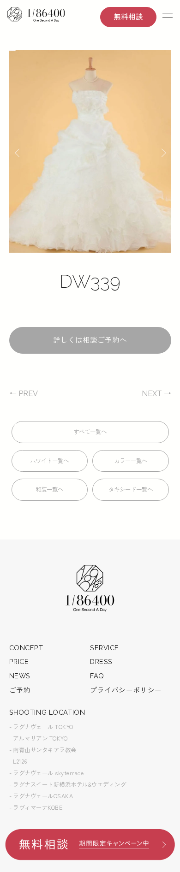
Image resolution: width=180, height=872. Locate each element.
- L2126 (18, 761)
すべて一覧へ (90, 431)
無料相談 (128, 16)
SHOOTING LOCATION (47, 712)
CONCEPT (26, 648)
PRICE (19, 661)
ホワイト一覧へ (49, 460)
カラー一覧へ (130, 460)
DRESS (101, 661)
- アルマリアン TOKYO (38, 738)
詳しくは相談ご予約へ (90, 340)
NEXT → (156, 393)
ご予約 (20, 690)
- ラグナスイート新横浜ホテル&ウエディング (67, 784)
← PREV (23, 393)
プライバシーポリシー (126, 690)
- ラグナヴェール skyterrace (46, 773)
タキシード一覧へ (130, 489)
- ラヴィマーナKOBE (36, 807)
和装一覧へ (49, 489)
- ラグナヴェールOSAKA (41, 796)
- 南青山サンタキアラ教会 (43, 750)
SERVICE (104, 648)
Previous (19, 151)
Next (161, 151)
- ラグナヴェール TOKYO (41, 727)
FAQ (97, 676)
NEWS (19, 676)
